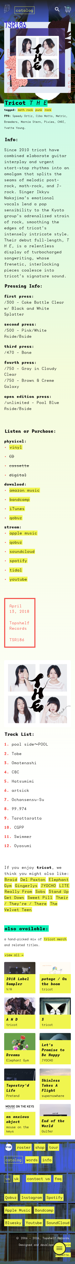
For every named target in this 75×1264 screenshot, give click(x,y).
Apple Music (17, 1210)
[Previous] (13, 718)
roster (24, 1147)
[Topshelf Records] (8, 1149)
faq (58, 1178)
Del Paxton (32, 879)
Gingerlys (26, 885)
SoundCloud (57, 1222)
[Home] (7, 10)
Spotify (54, 1197)
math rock (25, 110)
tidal (16, 569)
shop (39, 1147)
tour (53, 1147)
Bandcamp (44, 1210)
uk (16, 1178)
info (46, 1159)
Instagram (31, 1197)
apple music (23, 533)
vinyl (16, 447)
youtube (18, 579)
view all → (14, 955)
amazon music (25, 490)
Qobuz (11, 1197)
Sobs (40, 891)
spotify (18, 560)
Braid (11, 879)
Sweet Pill (40, 897)
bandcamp (20, 499)
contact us (38, 1178)
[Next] (62, 718)
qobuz (16, 517)
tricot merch (55, 939)
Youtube (34, 1222)
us (7, 1178)
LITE (64, 885)
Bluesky (13, 1222)
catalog (24, 10)
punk (38, 110)
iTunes (17, 508)
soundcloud (22, 551)
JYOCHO (48, 885)
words (32, 1159)
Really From (18, 891)
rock (48, 110)
